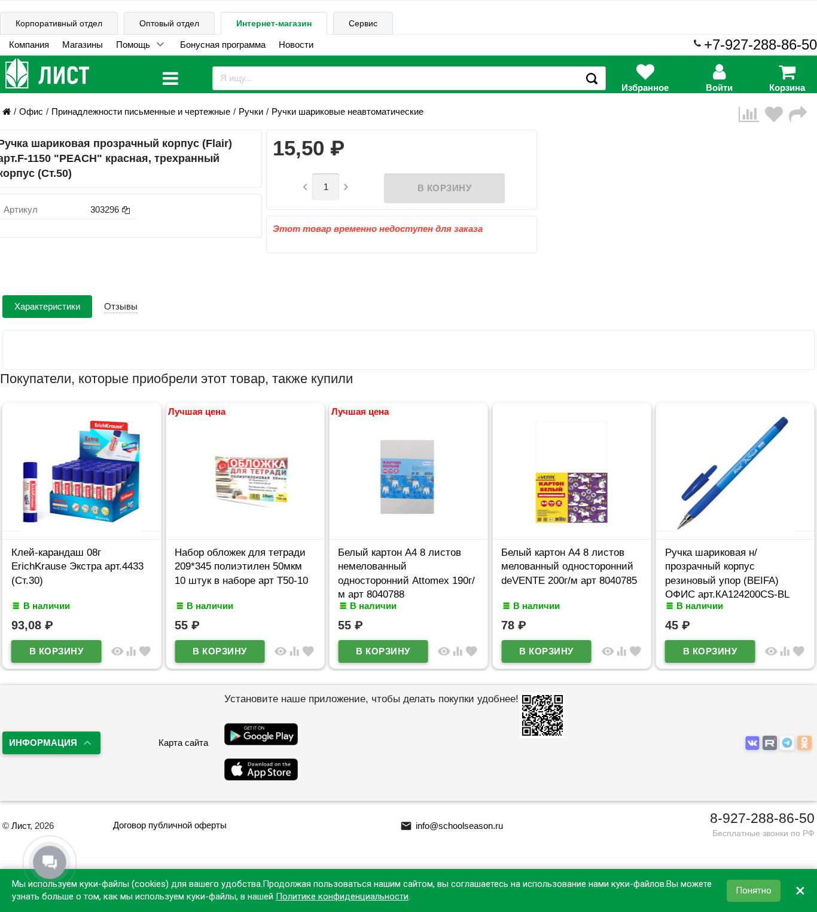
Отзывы (121, 306)
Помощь (133, 44)
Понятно (754, 890)
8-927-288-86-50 (762, 818)
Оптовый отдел (169, 23)
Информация (43, 742)
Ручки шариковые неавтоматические (347, 111)
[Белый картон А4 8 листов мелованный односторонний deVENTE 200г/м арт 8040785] (571, 528)
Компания (29, 44)
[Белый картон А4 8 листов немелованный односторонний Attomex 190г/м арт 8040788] (408, 528)
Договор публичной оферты (170, 825)
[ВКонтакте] (754, 743)
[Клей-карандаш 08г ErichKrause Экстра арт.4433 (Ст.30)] (81, 528)
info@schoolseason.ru (451, 826)
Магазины (82, 44)
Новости (296, 44)
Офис (31, 111)
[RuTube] (771, 743)
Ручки (251, 111)
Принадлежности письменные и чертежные (140, 111)
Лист (20, 826)
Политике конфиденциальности (342, 896)
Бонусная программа (223, 44)
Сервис (363, 23)
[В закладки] (777, 114)
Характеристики (47, 306)
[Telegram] (788, 743)
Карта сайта (183, 742)
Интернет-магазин (274, 23)
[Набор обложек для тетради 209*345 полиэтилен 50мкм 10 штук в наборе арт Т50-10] (245, 528)
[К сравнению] (752, 114)
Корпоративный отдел (59, 23)
